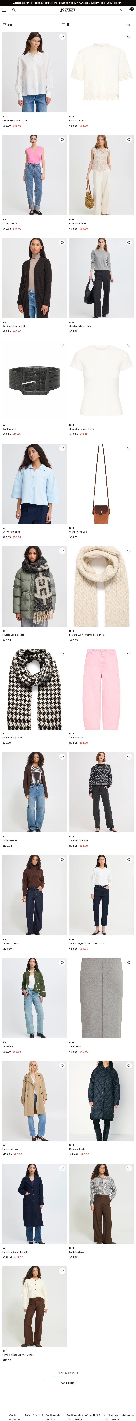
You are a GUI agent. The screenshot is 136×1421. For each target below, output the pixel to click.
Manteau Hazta (77, 1149)
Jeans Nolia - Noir (78, 840)
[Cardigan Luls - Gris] (101, 278)
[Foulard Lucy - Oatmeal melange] (101, 586)
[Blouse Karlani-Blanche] (34, 72)
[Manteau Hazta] (101, 1101)
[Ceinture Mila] (34, 381)
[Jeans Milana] (34, 792)
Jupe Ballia (75, 1046)
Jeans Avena (76, 737)
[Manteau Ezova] (34, 1101)
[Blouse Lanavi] (101, 72)
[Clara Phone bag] (101, 484)
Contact (38, 1415)
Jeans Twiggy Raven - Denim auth (87, 943)
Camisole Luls (9, 223)
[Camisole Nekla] (101, 175)
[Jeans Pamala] (34, 895)
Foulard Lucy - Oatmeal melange (86, 634)
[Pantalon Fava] (101, 1204)
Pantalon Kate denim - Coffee (18, 1354)
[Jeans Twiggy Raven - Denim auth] (101, 895)
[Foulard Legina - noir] (34, 586)
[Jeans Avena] (101, 689)
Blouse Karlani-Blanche (14, 120)
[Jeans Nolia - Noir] (101, 792)
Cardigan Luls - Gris (80, 326)
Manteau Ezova (10, 1149)
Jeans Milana (9, 840)
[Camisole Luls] (34, 175)
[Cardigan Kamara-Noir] (34, 278)
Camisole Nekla (77, 223)
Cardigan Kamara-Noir (14, 326)
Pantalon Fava (77, 1252)
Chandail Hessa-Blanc (81, 429)
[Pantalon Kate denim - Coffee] (34, 1306)
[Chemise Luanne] (34, 484)
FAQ (27, 1415)
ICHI (4, 116)
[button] (64, 25)
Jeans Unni (8, 1046)
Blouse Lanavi (76, 120)
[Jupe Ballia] (101, 998)
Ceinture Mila (9, 429)
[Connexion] (121, 10)
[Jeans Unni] (34, 998)
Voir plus (67, 1383)
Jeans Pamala (10, 943)
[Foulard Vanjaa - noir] (34, 689)
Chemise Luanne (11, 531)
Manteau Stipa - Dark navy (16, 1252)
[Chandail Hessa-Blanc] (101, 381)
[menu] (4, 10)
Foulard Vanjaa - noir (13, 737)
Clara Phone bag (78, 531)
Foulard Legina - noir (13, 634)
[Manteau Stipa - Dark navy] (34, 1204)
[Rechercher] (14, 10)
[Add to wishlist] (62, 37)
